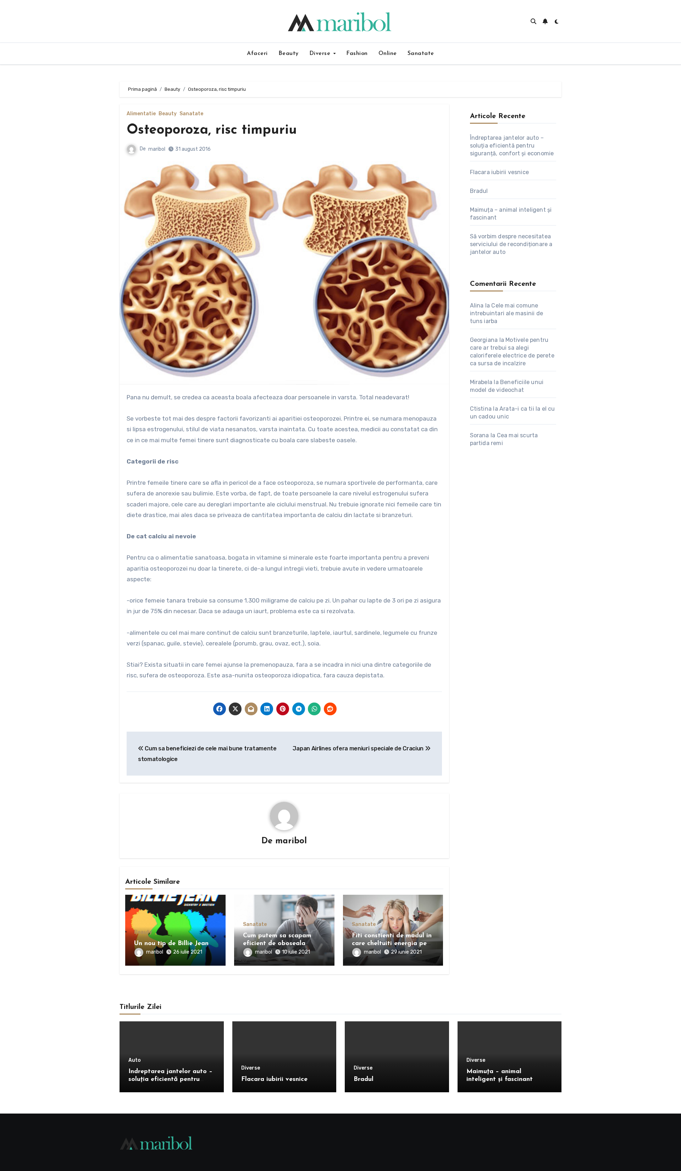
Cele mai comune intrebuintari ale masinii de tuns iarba (506, 313)
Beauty (288, 53)
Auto (134, 1060)
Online (387, 53)
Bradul (479, 191)
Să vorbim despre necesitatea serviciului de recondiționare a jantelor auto (511, 244)
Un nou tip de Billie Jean (171, 943)
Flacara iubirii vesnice (499, 172)
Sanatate (421, 53)
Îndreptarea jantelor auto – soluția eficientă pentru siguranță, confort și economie (512, 145)
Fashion (357, 53)
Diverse (320, 53)
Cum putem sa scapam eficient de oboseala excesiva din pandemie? (279, 943)
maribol (156, 149)
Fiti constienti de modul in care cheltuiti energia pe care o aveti (392, 943)
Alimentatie (141, 113)
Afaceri (257, 53)
